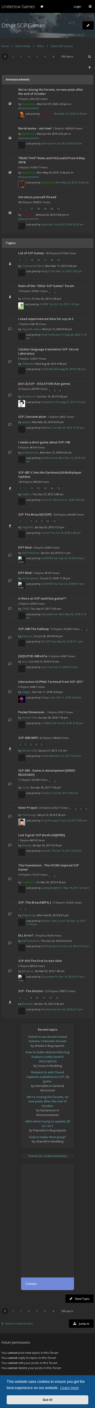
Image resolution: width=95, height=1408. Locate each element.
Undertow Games (18, 6)
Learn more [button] (69, 1388)
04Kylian (46, 427)
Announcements (28, 108)
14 (51, 488)
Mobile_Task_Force (53, 920)
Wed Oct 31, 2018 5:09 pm (69, 499)
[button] (53, 56)
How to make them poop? (47, 1137)
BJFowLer (27, 971)
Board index (22, 46)
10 (47, 521)
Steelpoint (47, 113)
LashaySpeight (50, 887)
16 (38, 260)
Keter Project (28, 807)
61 (58, 208)
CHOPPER (47, 558)
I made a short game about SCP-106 (44, 442)
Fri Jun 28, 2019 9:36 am (67, 143)
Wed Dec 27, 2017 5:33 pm (65, 756)
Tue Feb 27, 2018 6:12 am (62, 667)
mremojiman (30, 578)
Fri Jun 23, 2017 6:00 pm (73, 820)
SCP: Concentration (32, 417)
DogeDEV (27, 527)
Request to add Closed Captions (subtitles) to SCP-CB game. (47, 1076)
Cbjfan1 (26, 494)
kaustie (26, 422)
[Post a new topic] (88, 25)
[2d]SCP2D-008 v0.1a (32, 656)
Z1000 (25, 608)
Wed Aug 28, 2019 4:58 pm (70, 369)
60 (51, 208)
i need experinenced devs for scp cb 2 (45, 319)
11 (31, 488)
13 (45, 488)
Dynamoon (29, 104)
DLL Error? (25, 935)
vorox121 (47, 499)
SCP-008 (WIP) (28, 738)
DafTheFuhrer (30, 553)
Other (40, 46)
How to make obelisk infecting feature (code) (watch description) (47, 1056)
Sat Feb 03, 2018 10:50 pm (67, 723)
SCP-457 (46, 641)
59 (45, 208)
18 (51, 260)
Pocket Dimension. (31, 712)
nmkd (44, 756)
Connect (31, 1284)
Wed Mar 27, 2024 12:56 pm (70, 113)
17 (45, 260)
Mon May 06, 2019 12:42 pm (72, 182)
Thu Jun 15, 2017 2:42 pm (66, 850)
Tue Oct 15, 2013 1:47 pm (64, 304)
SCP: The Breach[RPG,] (34, 902)
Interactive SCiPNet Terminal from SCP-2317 (50, 682)
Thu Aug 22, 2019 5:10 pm (70, 402)
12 (38, 488)
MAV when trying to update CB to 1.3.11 (47, 1123)
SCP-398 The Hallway (33, 629)
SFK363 (26, 298)
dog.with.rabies (31, 329)
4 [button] (29, 56)
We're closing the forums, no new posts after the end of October (47, 1101)
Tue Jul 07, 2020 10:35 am (68, 224)
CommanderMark (33, 266)
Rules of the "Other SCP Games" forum (46, 286)
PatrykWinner (49, 614)
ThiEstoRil (28, 363)
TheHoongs (29, 815)
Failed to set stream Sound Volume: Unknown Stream (47, 1039)
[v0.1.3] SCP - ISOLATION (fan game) (44, 384)
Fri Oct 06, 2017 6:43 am (63, 793)
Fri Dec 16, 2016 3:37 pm (69, 976)
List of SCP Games (31, 253)
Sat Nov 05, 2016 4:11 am (68, 1009)
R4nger (26, 692)
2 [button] (13, 56)
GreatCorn (28, 396)
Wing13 (45, 271)
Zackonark (47, 976)
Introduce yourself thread (37, 197)
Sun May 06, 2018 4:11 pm (67, 641)
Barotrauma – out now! (35, 128)
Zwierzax (47, 224)
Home (5, 46)
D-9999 (44, 304)
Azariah (26, 845)
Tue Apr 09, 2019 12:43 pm (68, 427)
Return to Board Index (19, 1323)
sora (24, 661)
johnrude (47, 143)
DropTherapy (49, 820)
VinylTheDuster (50, 334)
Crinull (45, 532)
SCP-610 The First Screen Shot (40, 961)
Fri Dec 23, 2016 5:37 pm (74, 946)
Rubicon (27, 636)
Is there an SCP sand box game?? (42, 598)
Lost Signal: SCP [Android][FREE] (41, 835)
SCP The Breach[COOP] (35, 514)
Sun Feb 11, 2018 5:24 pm (66, 697)
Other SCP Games (23, 25)
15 (31, 260)
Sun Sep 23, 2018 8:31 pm (69, 583)
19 (58, 260)
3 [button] (20, 56)
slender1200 (29, 717)
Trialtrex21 (28, 882)
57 (31, 208)
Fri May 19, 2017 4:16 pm (74, 887)
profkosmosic (30, 452)
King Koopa (29, 915)
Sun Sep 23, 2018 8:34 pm (69, 558)
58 (38, 208)
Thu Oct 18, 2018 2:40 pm (65, 532)
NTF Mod (25, 547)
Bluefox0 (27, 1003)
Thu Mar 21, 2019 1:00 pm (66, 271)
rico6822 (46, 723)
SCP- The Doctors (30, 991)
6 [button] (44, 56)
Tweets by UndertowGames (47, 1156)
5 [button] (36, 56)
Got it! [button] (48, 1400)
